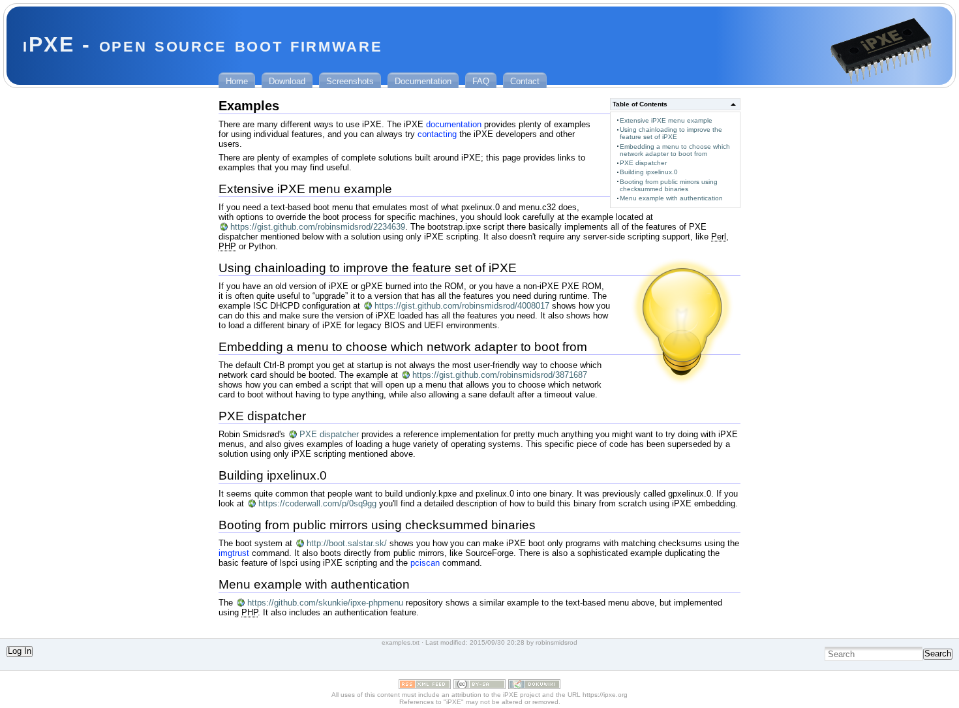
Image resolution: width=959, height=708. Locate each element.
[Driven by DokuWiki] (534, 686)
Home (237, 81)
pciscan (425, 563)
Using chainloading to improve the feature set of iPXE (671, 133)
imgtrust (234, 553)
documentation (453, 124)
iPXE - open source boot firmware (202, 44)
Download (287, 81)
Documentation (423, 81)
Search (937, 653)
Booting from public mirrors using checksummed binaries (669, 185)
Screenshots (350, 81)
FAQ (480, 81)
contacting (437, 134)
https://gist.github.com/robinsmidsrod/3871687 (499, 375)
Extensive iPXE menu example (666, 120)
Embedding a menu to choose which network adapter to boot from (675, 150)
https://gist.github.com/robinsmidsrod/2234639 (317, 227)
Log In (19, 651)
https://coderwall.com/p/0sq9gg (317, 503)
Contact (525, 81)
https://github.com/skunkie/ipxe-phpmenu (325, 603)
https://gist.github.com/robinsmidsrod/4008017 (461, 306)
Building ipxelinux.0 (649, 172)
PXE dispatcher (643, 162)
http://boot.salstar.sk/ (347, 543)
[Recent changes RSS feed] (425, 686)
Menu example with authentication (671, 198)
